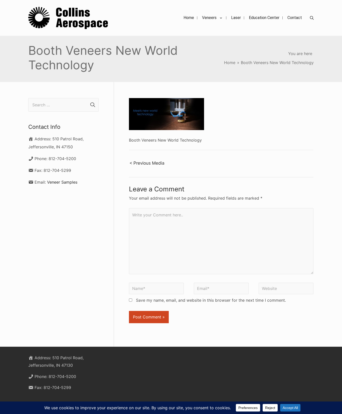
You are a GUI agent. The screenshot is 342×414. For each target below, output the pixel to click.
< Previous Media (146, 163)
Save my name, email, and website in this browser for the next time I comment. (211, 300)
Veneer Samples (62, 182)
